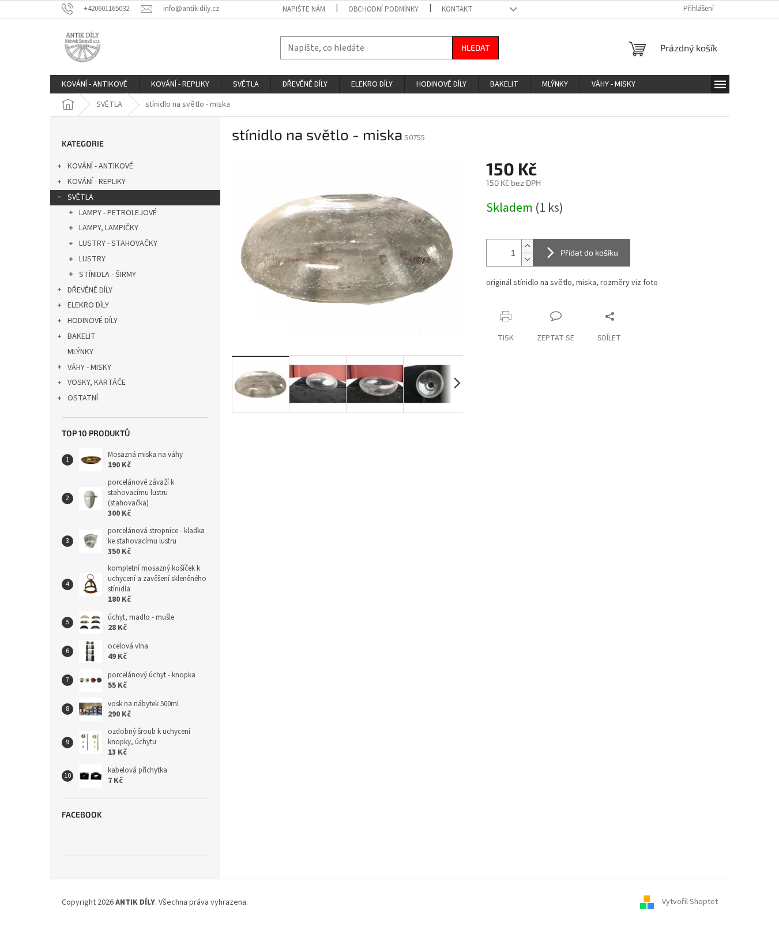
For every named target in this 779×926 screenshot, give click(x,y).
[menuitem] (94, 84)
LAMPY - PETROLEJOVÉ (118, 213)
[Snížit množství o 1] (527, 259)
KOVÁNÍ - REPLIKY (96, 182)
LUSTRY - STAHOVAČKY (118, 243)
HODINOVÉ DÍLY (92, 321)
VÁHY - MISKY (89, 367)
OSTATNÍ (82, 398)
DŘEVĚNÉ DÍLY (89, 290)
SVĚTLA (80, 197)
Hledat (475, 48)
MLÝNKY (80, 352)
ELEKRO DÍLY (88, 305)
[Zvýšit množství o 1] (527, 246)
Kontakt (457, 9)
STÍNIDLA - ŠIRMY (107, 274)
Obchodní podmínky (383, 9)
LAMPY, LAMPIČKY (108, 228)
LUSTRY (92, 259)
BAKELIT (81, 336)
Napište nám (304, 9)
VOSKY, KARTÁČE (96, 382)
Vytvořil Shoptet (690, 902)
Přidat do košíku (589, 252)
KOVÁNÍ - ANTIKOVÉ (100, 166)
